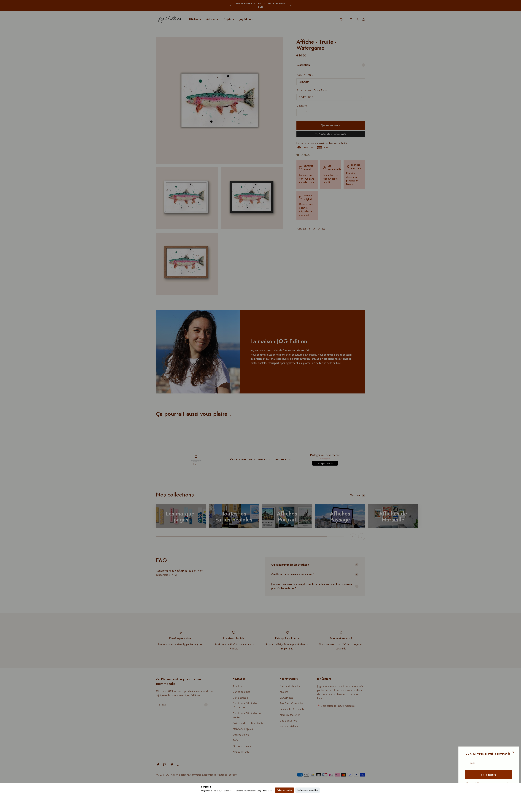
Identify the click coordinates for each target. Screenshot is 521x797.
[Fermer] (513, 752)
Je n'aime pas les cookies (308, 790)
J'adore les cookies (284, 790)
